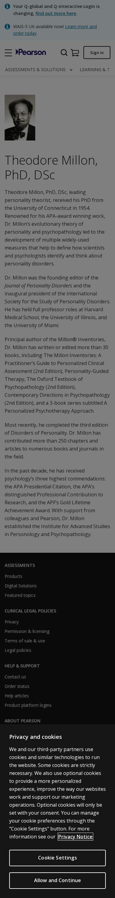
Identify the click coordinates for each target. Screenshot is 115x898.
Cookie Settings (57, 857)
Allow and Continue (57, 880)
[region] (57, 811)
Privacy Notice (75, 836)
